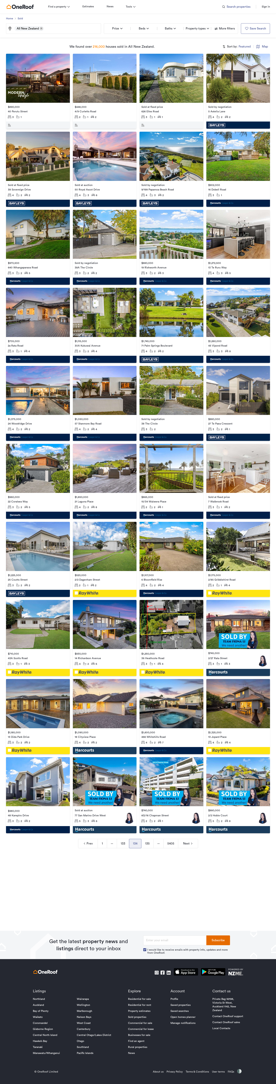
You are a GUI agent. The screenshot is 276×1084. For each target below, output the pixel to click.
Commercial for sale (140, 1023)
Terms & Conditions (197, 1071)
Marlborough (84, 1011)
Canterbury (83, 1029)
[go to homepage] (20, 6)
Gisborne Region (43, 1029)
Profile (174, 999)
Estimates (88, 6)
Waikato (38, 1017)
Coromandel (40, 1023)
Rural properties (137, 1047)
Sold (20, 18)
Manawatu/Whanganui (46, 1053)
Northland (39, 999)
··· (112, 843)
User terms (218, 1071)
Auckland (38, 1005)
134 (135, 843)
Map (265, 46)
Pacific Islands (85, 1053)
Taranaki (38, 1047)
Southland (83, 1047)
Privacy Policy (175, 1071)
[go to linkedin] (168, 973)
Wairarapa (83, 999)
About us (158, 1071)
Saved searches (179, 1011)
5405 (170, 843)
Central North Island (45, 1035)
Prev (90, 843)
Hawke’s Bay (40, 1041)
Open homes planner (182, 1017)
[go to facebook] (162, 973)
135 (147, 843)
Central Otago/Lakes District (94, 1035)
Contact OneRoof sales (226, 1022)
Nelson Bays (84, 1017)
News (110, 6)
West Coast (84, 1023)
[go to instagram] (156, 973)
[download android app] (213, 972)
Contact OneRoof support (227, 1016)
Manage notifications (182, 1023)
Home (9, 18)
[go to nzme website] (235, 972)
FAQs (231, 1071)
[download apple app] (186, 972)
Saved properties (180, 1005)
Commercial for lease (141, 1029)
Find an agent (136, 1041)
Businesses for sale (139, 1035)
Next (186, 843)
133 (123, 843)
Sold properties (137, 1017)
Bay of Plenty (40, 1011)
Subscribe (218, 940)
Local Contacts (221, 1028)
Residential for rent (139, 1005)
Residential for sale (139, 999)
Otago (80, 1041)
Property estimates (139, 1011)
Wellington (83, 1005)
